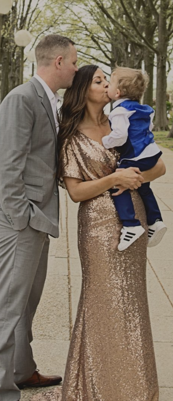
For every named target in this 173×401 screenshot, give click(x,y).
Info (84, 2)
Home (81, 2)
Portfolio (89, 2)
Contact (108, 2)
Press (105, 2)
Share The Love (99, 2)
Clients (94, 2)
